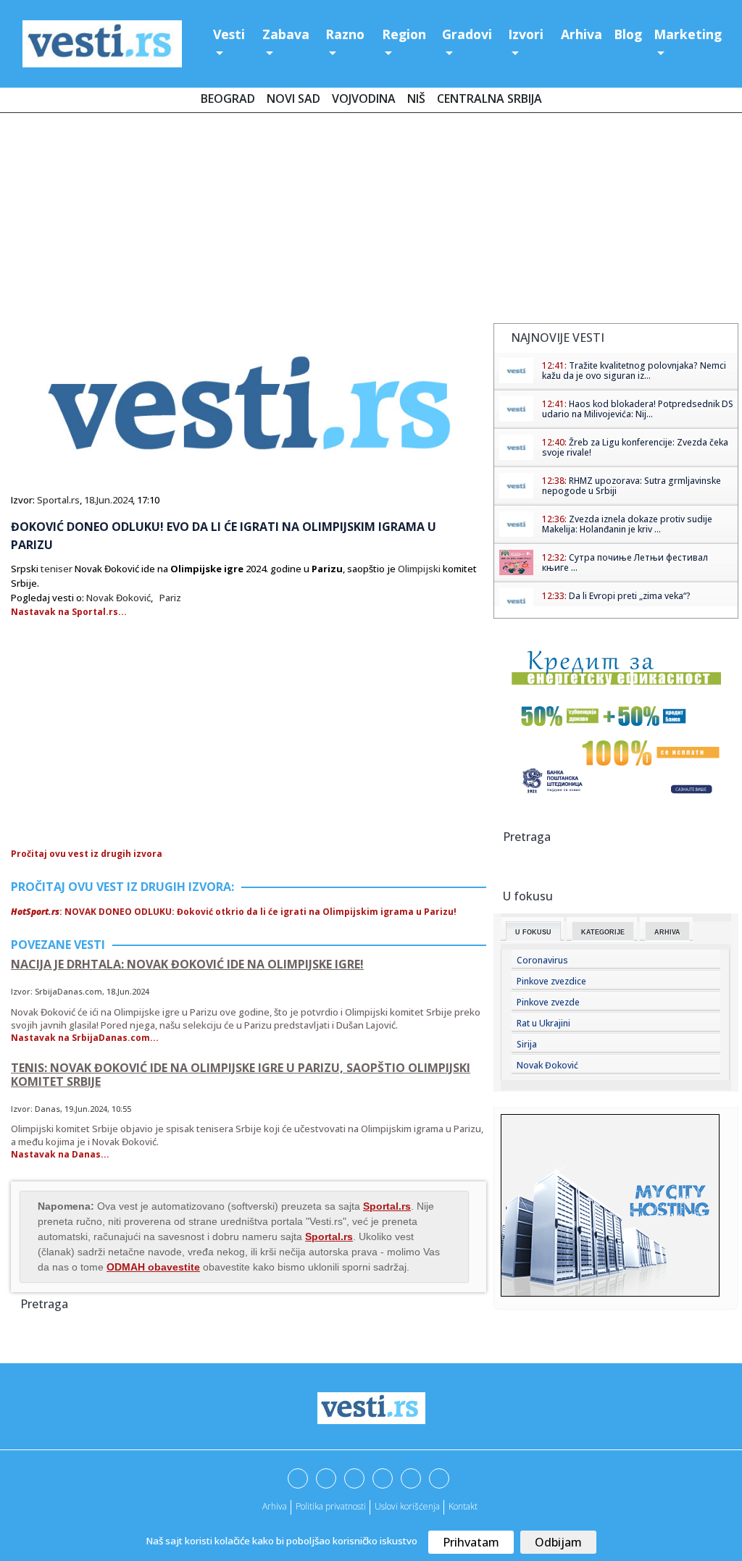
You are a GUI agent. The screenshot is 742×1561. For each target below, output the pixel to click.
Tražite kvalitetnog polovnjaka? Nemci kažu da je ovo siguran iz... (634, 370)
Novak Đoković (118, 597)
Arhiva (581, 34)
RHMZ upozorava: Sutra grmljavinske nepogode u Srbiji (631, 485)
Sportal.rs (58, 499)
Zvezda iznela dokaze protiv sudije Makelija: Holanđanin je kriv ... (627, 524)
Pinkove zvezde (548, 1002)
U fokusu (533, 932)
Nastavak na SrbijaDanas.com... (85, 1037)
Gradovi (467, 34)
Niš (416, 98)
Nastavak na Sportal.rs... (69, 612)
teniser (56, 568)
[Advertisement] (371, 220)
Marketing (688, 34)
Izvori (525, 34)
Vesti (229, 34)
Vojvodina (364, 98)
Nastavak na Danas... (60, 1154)
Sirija (527, 1044)
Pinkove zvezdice (551, 981)
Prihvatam (471, 1542)
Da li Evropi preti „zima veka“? (630, 596)
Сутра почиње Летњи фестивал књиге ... (625, 562)
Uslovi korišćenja (407, 1506)
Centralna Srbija (489, 98)
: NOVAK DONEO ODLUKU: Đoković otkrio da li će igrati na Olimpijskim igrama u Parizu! (234, 911)
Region (404, 34)
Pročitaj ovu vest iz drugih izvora (86, 854)
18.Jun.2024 (108, 499)
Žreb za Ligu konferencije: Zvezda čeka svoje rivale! (635, 447)
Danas (47, 1108)
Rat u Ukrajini (543, 1023)
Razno (344, 34)
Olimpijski (419, 568)
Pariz (170, 597)
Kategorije (603, 932)
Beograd (228, 98)
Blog (628, 34)
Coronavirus (542, 960)
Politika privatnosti (331, 1506)
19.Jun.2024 (85, 1108)
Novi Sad (293, 98)
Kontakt (463, 1506)
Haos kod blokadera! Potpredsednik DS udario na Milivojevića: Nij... (637, 409)
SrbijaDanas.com (68, 991)
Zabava (285, 34)
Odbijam (558, 1542)
